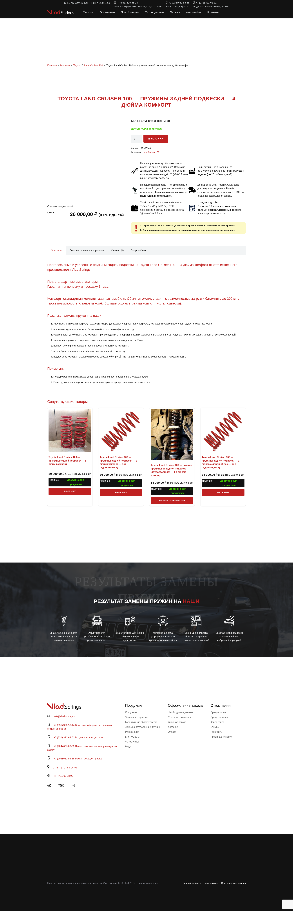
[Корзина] (232, 12)
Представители (219, 717)
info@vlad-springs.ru (65, 716)
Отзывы (214, 727)
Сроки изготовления (179, 717)
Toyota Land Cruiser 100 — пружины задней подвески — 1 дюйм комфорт (67, 460)
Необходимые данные (180, 712)
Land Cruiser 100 (93, 65)
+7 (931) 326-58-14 (127, 2)
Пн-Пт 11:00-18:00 (63, 776)
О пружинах (132, 712)
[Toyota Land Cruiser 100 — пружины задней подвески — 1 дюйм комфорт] (70, 430)
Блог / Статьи (132, 736)
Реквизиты (216, 732)
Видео (128, 746)
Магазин (65, 65)
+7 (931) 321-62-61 (206, 2)
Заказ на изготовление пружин (142, 727)
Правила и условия (221, 736)
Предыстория (218, 712)
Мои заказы (211, 883)
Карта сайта (217, 722)
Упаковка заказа (177, 722)
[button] (225, 12)
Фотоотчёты (132, 741)
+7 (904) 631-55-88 (179, 2)
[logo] (60, 12)
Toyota (76, 65)
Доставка (173, 727)
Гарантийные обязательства (141, 722)
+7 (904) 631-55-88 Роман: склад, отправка (78, 758)
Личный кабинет (192, 883)
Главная (52, 65)
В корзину (155, 138)
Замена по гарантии (136, 717)
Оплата (172, 732)
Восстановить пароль (233, 883)
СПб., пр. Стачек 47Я (65, 767)
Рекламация (132, 732)
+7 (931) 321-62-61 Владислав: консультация (79, 737)
